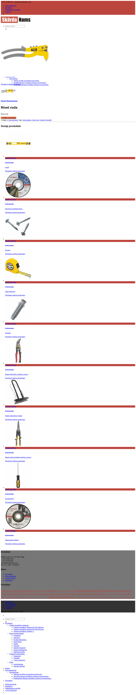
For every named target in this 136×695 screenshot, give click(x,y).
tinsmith (49, 120)
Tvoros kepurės (19, 660)
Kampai (50, 591)
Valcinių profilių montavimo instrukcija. (26, 81)
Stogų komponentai (16, 633)
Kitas (11, 662)
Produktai (8, 574)
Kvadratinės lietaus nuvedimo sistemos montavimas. (31, 85)
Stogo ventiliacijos (20, 650)
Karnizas (57, 591)
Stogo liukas (78, 598)
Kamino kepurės (20, 648)
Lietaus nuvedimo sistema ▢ (24, 631)
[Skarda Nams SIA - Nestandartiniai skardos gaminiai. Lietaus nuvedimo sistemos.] (16, 22)
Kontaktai (8, 580)
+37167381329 (11, 690)
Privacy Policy (10, 578)
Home (3, 101)
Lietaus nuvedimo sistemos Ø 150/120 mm (52, 593)
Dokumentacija (10, 6)
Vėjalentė (128, 597)
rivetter (42, 120)
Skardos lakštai (35, 598)
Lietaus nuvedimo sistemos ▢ (91, 593)
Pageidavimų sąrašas (12, 10)
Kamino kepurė (40, 591)
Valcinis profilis (19, 652)
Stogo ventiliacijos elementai (96, 597)
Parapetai (26, 598)
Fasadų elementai (10, 590)
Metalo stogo (112, 594)
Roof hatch (18, 642)
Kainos (7, 668)
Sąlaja (112, 598)
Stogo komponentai (60, 597)
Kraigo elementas (67, 591)
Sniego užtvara (43, 598)
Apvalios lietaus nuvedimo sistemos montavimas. (30, 83)
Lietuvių (8, 12)
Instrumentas (12, 101)
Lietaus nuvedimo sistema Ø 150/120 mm (29, 629)
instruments (27, 120)
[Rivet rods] (25, 76)
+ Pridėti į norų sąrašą (8, 118)
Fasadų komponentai (17, 654)
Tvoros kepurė (119, 598)
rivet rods (35, 120)
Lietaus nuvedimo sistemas (19, 625)
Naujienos (8, 8)
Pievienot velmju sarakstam (11, 84)
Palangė (19, 597)
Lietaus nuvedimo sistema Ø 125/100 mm (29, 627)
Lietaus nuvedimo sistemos (92, 590)
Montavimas (13, 79)
